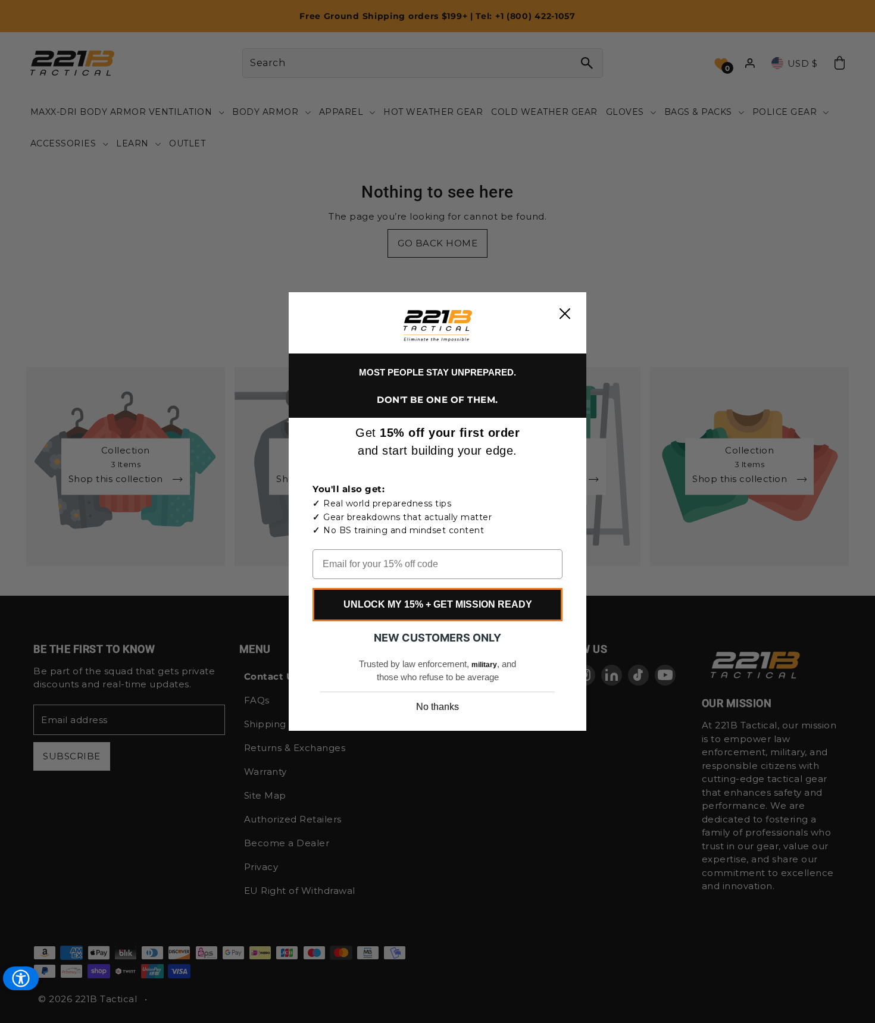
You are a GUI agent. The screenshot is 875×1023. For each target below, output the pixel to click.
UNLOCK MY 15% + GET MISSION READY (437, 604)
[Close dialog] (565, 314)
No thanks (437, 707)
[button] (438, 326)
